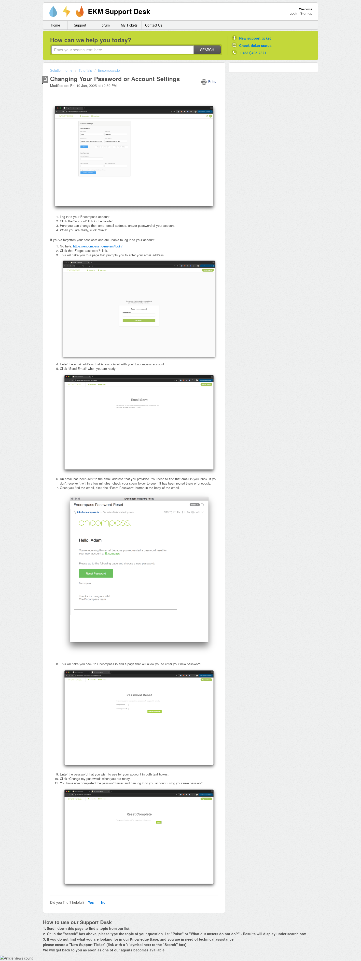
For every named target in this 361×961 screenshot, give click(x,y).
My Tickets (129, 25)
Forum (104, 25)
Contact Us (153, 25)
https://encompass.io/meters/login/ (98, 246)
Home (55, 25)
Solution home (61, 70)
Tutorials (85, 70)
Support (80, 25)
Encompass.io (109, 70)
